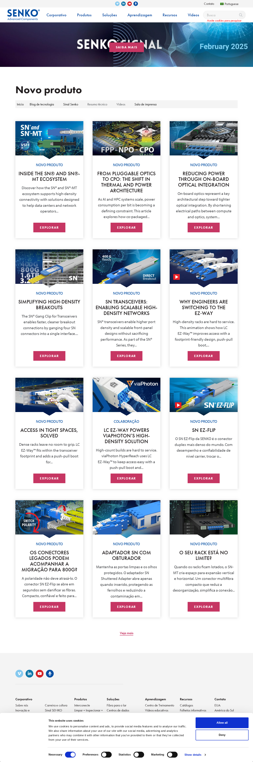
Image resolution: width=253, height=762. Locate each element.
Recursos (186, 699)
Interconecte (82, 705)
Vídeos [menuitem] (193, 15)
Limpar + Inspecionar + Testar (88, 712)
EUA (217, 705)
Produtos (80, 699)
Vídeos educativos (156, 710)
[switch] (106, 755)
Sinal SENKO (53, 710)
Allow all (222, 722)
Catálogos (186, 705)
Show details (192, 754)
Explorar (49, 227)
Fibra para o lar (116, 705)
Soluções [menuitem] (109, 15)
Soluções (113, 699)
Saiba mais (126, 47)
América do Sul (224, 710)
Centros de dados (118, 710)
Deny (222, 734)
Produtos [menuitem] (84, 15)
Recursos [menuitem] (170, 15)
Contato (209, 3)
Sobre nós (21, 705)
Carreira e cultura (56, 705)
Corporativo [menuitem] (56, 15)
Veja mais (126, 633)
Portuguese (232, 4)
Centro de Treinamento (159, 705)
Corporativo (23, 699)
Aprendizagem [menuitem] (139, 15)
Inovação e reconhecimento (25, 712)
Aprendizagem (155, 699)
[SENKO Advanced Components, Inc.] (23, 12)
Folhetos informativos (193, 710)
